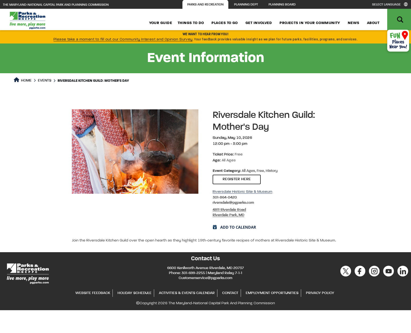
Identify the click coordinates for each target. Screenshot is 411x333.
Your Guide (160, 23)
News (353, 23)
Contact (230, 293)
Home (26, 80)
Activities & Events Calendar (187, 293)
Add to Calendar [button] (238, 227)
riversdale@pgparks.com (233, 203)
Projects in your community (309, 23)
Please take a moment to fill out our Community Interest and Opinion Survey (123, 39)
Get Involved (258, 23)
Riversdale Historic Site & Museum (242, 192)
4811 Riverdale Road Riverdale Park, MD (229, 212)
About (373, 23)
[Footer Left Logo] (27, 273)
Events (44, 80)
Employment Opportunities (272, 293)
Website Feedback (92, 293)
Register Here (237, 179)
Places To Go (224, 23)
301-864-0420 (225, 197)
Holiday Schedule (134, 293)
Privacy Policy (320, 293)
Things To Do (191, 23)
